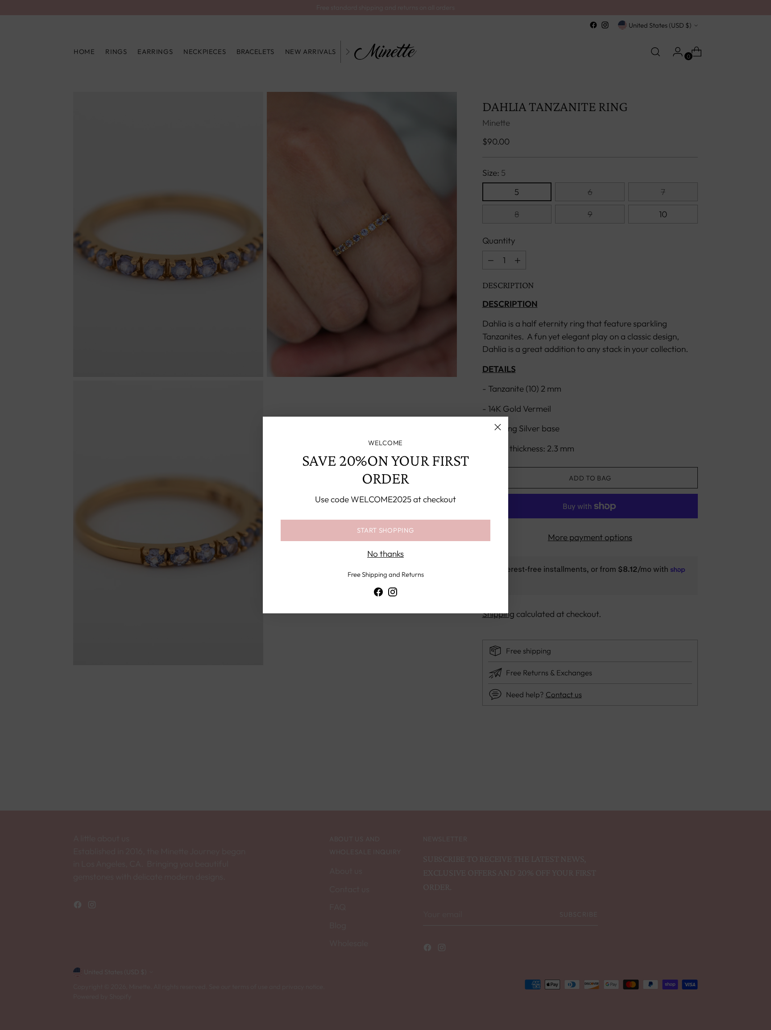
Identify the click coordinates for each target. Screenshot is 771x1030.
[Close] (498, 427)
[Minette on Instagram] (392, 594)
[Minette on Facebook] (378, 594)
